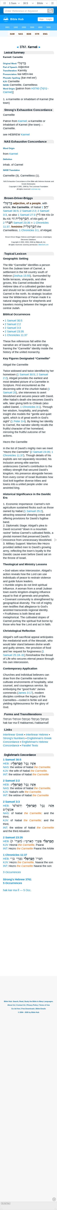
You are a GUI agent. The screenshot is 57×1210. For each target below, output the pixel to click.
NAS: (6, 767)
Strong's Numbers (14, 738)
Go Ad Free (6, 1203)
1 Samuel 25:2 (33, 511)
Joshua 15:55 (22, 275)
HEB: (6, 763)
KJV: (6, 770)
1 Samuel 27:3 (26, 214)
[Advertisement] (28, 957)
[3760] (4, 546)
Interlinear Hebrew (37, 734)
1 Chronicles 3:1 (29, 230)
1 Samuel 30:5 (13, 320)
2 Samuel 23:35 (16, 222)
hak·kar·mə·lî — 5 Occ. (17, 890)
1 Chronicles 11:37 (16, 335)
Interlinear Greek (13, 734)
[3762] (53, 546)
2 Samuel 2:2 (28, 210)
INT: (5, 774)
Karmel (22, 121)
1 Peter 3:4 (18, 421)
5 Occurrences (12, 872)
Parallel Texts (30, 745)
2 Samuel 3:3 (13, 327)
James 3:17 (25, 692)
